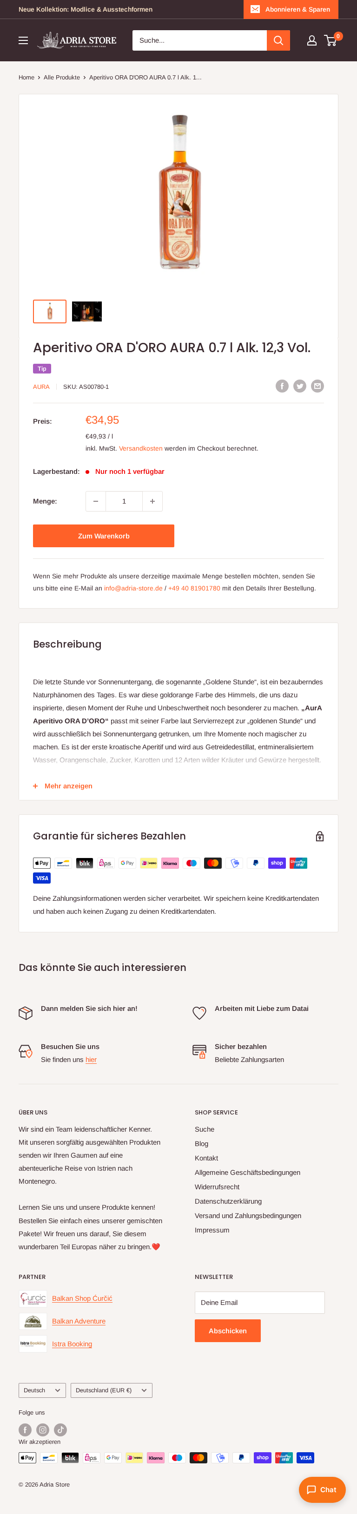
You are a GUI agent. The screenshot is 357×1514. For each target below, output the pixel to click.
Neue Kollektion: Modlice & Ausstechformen (85, 9)
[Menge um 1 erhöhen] (152, 501)
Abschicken (228, 1331)
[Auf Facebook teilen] (282, 386)
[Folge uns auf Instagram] (42, 1429)
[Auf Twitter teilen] (299, 386)
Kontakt (206, 1158)
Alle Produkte (62, 77)
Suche (204, 1129)
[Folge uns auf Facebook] (25, 1429)
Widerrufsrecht (217, 1187)
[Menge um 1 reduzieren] (96, 501)
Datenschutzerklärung (228, 1201)
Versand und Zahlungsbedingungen (248, 1215)
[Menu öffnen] (23, 40)
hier (91, 1059)
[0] (331, 40)
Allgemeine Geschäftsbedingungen (247, 1172)
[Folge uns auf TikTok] (60, 1429)
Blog (201, 1143)
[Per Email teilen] (317, 386)
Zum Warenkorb (104, 536)
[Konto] (312, 40)
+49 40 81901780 (194, 588)
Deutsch (34, 1390)
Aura (41, 386)
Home (26, 77)
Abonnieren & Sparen (297, 9)
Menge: (45, 501)
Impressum (212, 1230)
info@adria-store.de (133, 588)
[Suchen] (278, 40)
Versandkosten (141, 448)
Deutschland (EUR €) (104, 1390)
